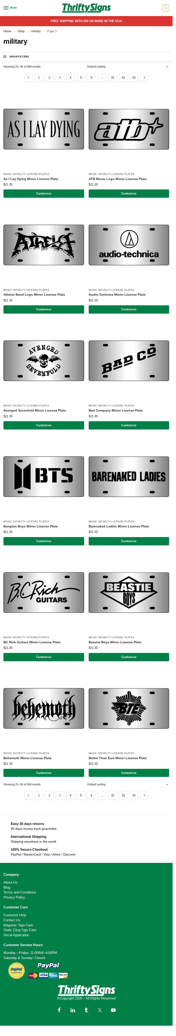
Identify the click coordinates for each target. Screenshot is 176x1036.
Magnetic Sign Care (18, 925)
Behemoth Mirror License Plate (27, 758)
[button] (165, 8)
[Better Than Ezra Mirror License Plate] (129, 708)
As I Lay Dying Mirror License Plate (30, 179)
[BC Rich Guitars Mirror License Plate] (43, 592)
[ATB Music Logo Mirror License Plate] (129, 129)
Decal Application (16, 935)
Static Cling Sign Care (19, 930)
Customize (43, 193)
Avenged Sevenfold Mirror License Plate (34, 410)
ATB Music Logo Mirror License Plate (118, 179)
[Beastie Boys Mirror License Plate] (129, 592)
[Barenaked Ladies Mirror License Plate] (129, 476)
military (36, 31)
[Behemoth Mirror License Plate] (43, 708)
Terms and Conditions (19, 892)
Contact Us (11, 920)
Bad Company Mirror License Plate (116, 410)
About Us (10, 882)
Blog (6, 887)
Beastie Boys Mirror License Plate (115, 642)
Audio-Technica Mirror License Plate (117, 294)
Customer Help (14, 915)
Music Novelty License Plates (26, 174)
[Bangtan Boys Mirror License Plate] (43, 476)
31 (112, 77)
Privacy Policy (14, 897)
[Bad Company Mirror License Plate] (129, 361)
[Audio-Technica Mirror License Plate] (129, 245)
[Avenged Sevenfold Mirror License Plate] (43, 361)
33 (133, 77)
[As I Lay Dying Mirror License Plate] (43, 129)
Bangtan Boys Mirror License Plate (30, 526)
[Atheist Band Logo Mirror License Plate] (43, 245)
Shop (21, 31)
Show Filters (19, 56)
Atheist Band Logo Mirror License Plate (34, 294)
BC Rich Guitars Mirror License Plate (31, 642)
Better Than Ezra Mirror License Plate (118, 758)
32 (123, 77)
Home (7, 31)
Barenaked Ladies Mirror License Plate (119, 526)
